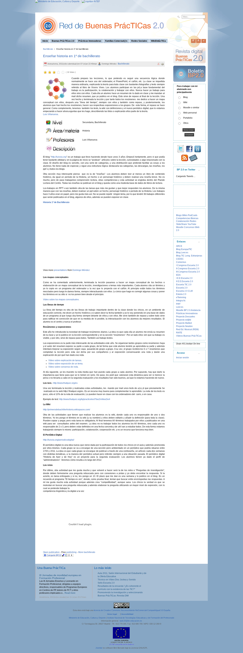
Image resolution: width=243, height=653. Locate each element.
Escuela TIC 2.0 (183, 284)
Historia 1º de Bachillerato (56, 202)
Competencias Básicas (187, 218)
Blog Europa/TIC (184, 249)
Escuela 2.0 (181, 288)
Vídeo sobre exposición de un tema (65, 363)
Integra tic (181, 300)
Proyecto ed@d (183, 320)
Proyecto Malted (184, 323)
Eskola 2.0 (181, 294)
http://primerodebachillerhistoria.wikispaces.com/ (66, 409)
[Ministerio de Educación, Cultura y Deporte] (57, 1)
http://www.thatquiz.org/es (65, 383)
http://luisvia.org (58, 157)
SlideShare (181, 224)
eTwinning (181, 297)
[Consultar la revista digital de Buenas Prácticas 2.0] (189, 65)
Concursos (189, 227)
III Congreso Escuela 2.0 (188, 271)
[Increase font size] (193, 40)
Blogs (179, 215)
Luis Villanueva (50, 114)
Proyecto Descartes (185, 316)
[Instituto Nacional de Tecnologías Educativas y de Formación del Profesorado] (90, 1)
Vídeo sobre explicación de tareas (64, 360)
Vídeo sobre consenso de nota (63, 367)
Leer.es (179, 307)
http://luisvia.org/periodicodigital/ (58, 440)
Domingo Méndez (81, 270)
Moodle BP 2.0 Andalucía (188, 310)
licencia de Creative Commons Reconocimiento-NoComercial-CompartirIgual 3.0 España (132, 610)
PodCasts (192, 215)
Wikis (184, 215)
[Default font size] (198, 40)
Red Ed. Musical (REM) (187, 329)
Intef (178, 304)
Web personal (190, 112)
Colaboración (182, 221)
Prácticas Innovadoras (187, 313)
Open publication (51, 552)
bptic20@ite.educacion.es (131, 621)
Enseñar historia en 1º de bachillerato (71, 56)
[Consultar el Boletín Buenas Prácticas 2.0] (189, 83)
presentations (60, 270)
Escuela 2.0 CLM (184, 291)
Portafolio (187, 118)
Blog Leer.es (182, 252)
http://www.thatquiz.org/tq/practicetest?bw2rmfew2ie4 (84, 399)
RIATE (179, 332)
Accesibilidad (127, 614)
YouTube (191, 224)
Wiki (185, 102)
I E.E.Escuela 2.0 (184, 278)
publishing (71, 552)
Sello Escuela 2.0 (106, 583)
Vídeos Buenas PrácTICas (189, 336)
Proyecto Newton (184, 326)
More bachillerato (86, 552)
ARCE (179, 246)
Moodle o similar (191, 107)
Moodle (179, 227)
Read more (70, 593)
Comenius (181, 262)
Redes (193, 221)
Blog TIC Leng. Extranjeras (189, 255)
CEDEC (180, 259)
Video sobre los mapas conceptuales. (61, 299)
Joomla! (99, 648)
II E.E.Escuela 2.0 (184, 281)
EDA (178, 275)
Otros (185, 123)
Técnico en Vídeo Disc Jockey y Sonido (117, 579)
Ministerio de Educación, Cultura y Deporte (87, 618)
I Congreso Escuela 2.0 (187, 265)
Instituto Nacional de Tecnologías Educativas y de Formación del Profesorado (140, 618)
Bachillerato (48, 49)
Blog (185, 97)
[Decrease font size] (203, 40)
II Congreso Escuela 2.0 (187, 268)
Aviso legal (112, 614)
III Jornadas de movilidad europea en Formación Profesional (60, 577)
